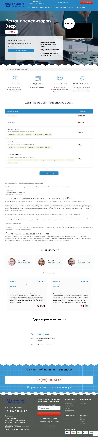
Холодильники (69, 403)
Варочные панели (69, 410)
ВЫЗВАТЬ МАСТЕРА (86, 2)
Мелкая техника (67, 7)
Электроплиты (69, 408)
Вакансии (35, 7)
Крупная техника (44, 7)
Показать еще (49, 173)
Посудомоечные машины (69, 406)
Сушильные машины (70, 411)
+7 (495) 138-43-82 (42, 334)
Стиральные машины (70, 401)
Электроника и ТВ (56, 7)
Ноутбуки (82, 401)
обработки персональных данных (51, 419)
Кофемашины (68, 417)
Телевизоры (83, 403)
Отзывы (76, 7)
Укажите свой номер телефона (47, 405)
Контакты (82, 7)
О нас (29, 7)
